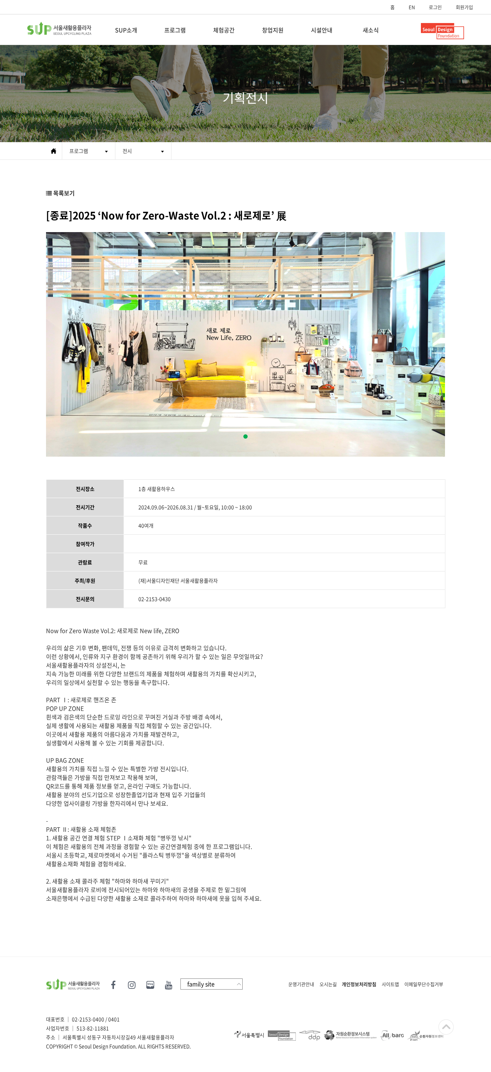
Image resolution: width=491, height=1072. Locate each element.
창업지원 (273, 30)
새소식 (371, 30)
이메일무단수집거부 (423, 984)
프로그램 (175, 30)
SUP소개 (126, 30)
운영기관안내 (301, 984)
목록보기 (63, 193)
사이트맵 (390, 984)
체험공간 (224, 30)
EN (412, 7)
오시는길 (328, 984)
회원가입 (464, 7)
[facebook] (114, 984)
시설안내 (321, 30)
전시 (127, 150)
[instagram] (132, 984)
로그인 (435, 7)
